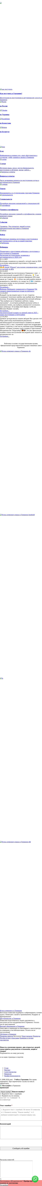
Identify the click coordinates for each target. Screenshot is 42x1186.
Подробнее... (4, 265)
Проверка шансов (6, 1036)
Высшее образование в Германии (12, 1026)
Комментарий (5, 1124)
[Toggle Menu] (21, 1)
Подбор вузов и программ (9, 1038)
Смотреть (5, 68)
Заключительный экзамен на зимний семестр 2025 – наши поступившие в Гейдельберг (19, 314)
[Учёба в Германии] (1, 3)
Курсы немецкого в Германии (11, 1011)
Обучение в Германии (8, 1034)
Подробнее (4, 1185)
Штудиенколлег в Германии (10, 1018)
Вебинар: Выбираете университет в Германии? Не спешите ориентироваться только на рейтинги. (18, 290)
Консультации (27, 1036)
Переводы (36, 1036)
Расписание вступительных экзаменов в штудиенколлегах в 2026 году (15, 256)
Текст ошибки (6, 1105)
